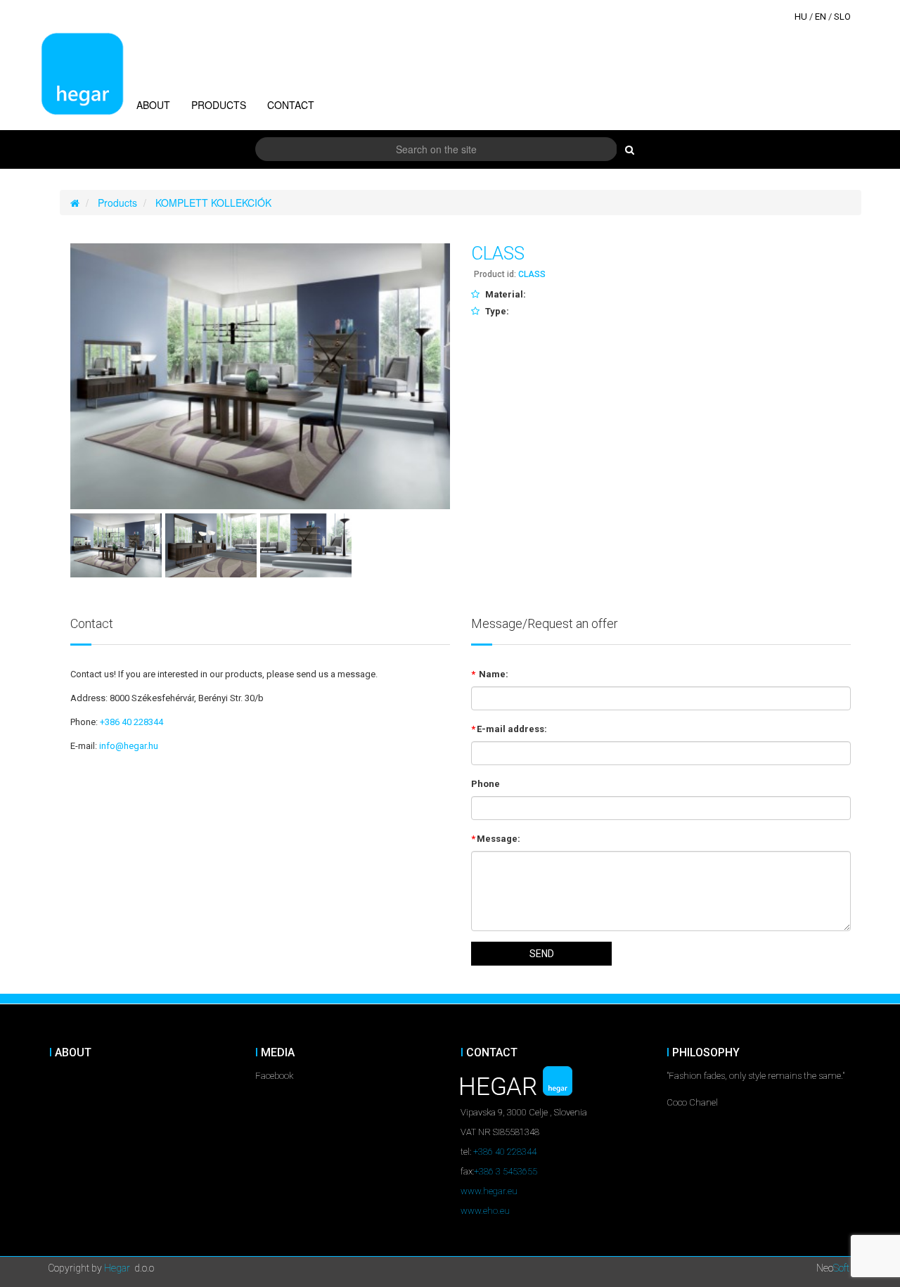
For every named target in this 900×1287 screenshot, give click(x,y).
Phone (485, 784)
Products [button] (218, 105)
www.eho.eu (485, 1210)
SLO (842, 16)
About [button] (153, 105)
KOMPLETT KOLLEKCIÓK (213, 203)
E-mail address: (509, 729)
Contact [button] (290, 105)
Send (541, 953)
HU (801, 16)
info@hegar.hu (128, 746)
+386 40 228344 (131, 722)
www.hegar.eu (489, 1191)
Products (117, 203)
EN (820, 16)
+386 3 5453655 (505, 1171)
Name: (489, 674)
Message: (495, 838)
